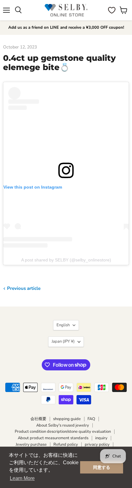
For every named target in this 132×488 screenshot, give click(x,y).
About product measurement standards (53, 438)
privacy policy (97, 444)
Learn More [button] (22, 478)
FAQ (91, 419)
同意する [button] (101, 467)
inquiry (101, 438)
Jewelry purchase (31, 444)
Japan (63, 341)
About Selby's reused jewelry (62, 425)
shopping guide (67, 419)
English (63, 325)
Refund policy (65, 444)
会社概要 (38, 419)
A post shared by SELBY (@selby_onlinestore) (66, 259)
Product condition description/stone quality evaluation (63, 431)
